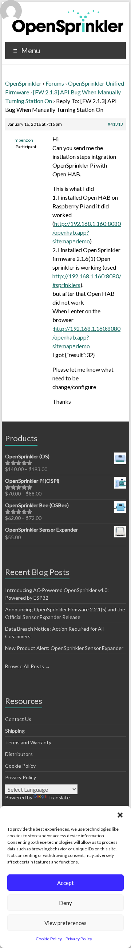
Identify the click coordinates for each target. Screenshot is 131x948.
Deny (65, 903)
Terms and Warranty (28, 742)
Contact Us (18, 719)
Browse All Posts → (27, 666)
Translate (59, 797)
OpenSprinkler (23, 83)
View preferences (65, 923)
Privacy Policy (79, 938)
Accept (65, 883)
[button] (120, 815)
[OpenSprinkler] (68, 22)
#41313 (115, 124)
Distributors (19, 754)
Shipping (15, 731)
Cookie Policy (49, 938)
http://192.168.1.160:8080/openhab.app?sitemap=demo (86, 232)
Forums (54, 83)
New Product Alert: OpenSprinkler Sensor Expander (64, 648)
